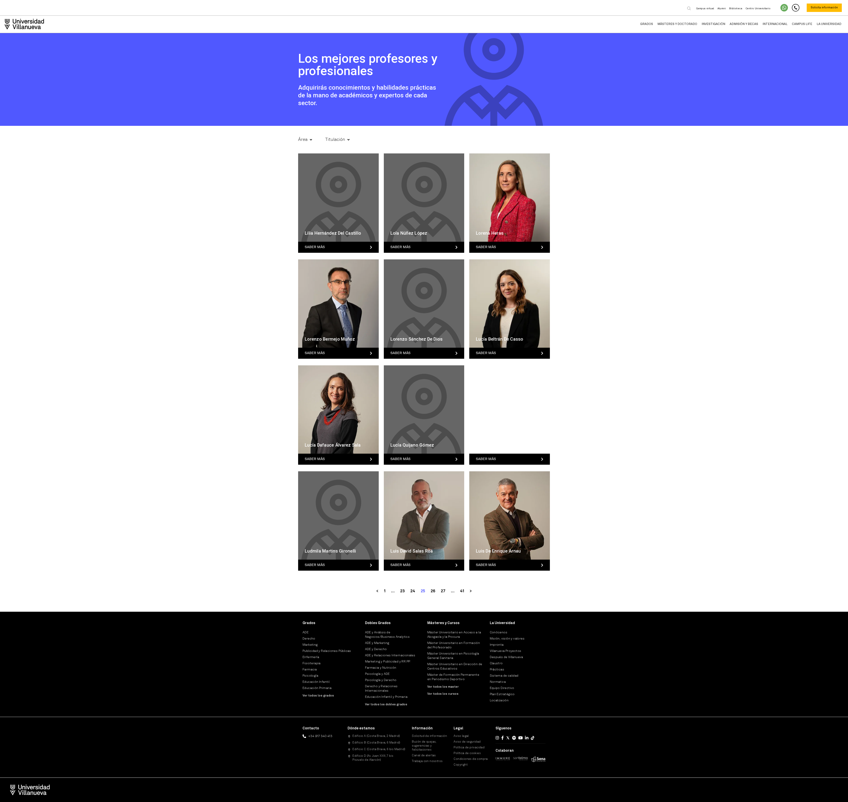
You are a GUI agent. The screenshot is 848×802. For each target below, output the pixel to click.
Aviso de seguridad (467, 741)
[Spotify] (514, 737)
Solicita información (824, 7)
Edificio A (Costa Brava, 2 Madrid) (376, 736)
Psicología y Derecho (381, 680)
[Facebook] (502, 737)
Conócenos (498, 632)
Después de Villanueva (506, 657)
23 (402, 591)
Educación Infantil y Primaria (386, 696)
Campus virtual (705, 9)
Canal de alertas (424, 755)
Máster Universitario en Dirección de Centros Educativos (454, 666)
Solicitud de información (429, 736)
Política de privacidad (469, 747)
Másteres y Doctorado (677, 24)
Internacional (775, 24)
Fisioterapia (312, 663)
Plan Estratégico (502, 694)
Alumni (721, 9)
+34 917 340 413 (320, 736)
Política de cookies (467, 753)
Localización (499, 700)
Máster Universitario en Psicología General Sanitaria (453, 656)
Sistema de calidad (504, 675)
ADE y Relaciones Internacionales (390, 655)
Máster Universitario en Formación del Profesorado (453, 645)
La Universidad (829, 24)
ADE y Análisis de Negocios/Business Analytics (387, 634)
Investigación (713, 24)
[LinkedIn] (526, 737)
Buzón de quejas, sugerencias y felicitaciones (424, 745)
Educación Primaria (317, 688)
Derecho (309, 638)
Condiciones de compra (471, 759)
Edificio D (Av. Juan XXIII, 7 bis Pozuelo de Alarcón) (372, 758)
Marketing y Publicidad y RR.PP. (388, 661)
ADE (306, 632)
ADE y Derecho (376, 649)
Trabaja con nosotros (427, 761)
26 (433, 591)
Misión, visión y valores (507, 638)
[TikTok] (532, 737)
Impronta (497, 644)
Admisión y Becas (744, 24)
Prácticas (497, 669)
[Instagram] (497, 737)
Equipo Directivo (502, 688)
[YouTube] (520, 737)
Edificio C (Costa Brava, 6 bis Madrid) (378, 749)
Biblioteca (735, 9)
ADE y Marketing (377, 643)
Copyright (461, 764)
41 (462, 591)
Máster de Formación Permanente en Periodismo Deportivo (453, 677)
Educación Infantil (316, 681)
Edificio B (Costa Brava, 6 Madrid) (376, 742)
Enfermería (311, 657)
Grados (646, 24)
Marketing (310, 644)
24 (412, 591)
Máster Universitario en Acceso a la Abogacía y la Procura (454, 634)
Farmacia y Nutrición (380, 667)
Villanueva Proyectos (505, 651)
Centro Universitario (758, 9)
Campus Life (802, 24)
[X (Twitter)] (508, 737)
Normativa (498, 681)
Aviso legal (461, 736)
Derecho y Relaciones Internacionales (381, 688)
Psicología (310, 675)
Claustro (496, 663)
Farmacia (310, 669)
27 (443, 591)
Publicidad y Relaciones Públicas (327, 651)
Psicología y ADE (377, 674)
